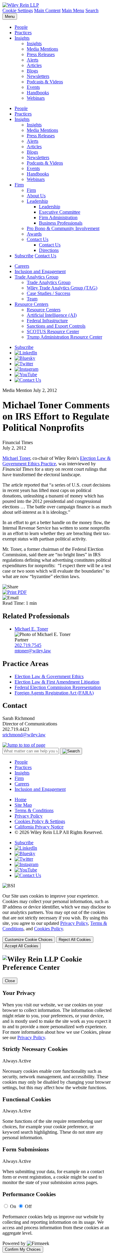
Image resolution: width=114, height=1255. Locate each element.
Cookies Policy (48, 928)
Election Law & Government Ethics (49, 676)
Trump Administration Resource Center (64, 337)
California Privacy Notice (39, 826)
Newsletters (38, 76)
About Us (36, 195)
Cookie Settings (17, 10)
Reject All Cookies (75, 939)
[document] (57, 1104)
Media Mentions (42, 49)
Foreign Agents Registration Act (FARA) (54, 692)
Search (91, 10)
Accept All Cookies (21, 946)
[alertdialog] (57, 1104)
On (13, 1206)
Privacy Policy (29, 815)
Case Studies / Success (48, 293)
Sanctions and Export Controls (56, 326)
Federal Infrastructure (47, 320)
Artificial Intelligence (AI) (52, 315)
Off (28, 1206)
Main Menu (73, 10)
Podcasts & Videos (45, 81)
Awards (34, 233)
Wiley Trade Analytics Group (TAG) (62, 287)
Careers (22, 266)
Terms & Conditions (34, 810)
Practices (23, 32)
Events (33, 87)
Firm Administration (58, 217)
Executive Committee (59, 212)
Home (20, 799)
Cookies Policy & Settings (40, 821)
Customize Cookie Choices (29, 939)
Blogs (32, 70)
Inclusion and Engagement (40, 271)
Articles (34, 65)
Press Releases (41, 54)
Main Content (47, 10)
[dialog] (57, 921)
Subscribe (24, 255)
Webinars (36, 98)
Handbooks (38, 92)
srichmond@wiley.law (24, 734)
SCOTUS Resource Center (53, 331)
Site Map (23, 805)
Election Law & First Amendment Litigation (57, 681)
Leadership (37, 201)
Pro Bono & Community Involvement (63, 228)
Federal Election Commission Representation (58, 687)
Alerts (32, 59)
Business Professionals (60, 223)
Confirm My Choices (23, 1249)
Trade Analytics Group (36, 276)
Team (32, 298)
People (21, 27)
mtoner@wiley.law (33, 650)
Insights (22, 38)
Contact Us (37, 239)
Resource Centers (31, 304)
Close (10, 981)
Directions (49, 250)
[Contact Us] (28, 380)
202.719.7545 (28, 645)
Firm (19, 184)
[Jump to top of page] (23, 745)
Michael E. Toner (31, 628)
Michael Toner (16, 458)
